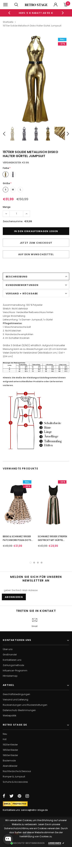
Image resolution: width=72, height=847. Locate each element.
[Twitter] (11, 796)
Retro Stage (36, 5)
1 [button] (30, 563)
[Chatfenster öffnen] (8, 839)
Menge (7, 207)
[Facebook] (4, 796)
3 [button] (38, 563)
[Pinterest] (19, 796)
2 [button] (34, 563)
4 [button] (41, 563)
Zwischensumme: (13, 221)
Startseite (8, 22)
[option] (36, 13)
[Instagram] (27, 796)
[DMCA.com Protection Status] (15, 803)
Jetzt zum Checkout (36, 243)
